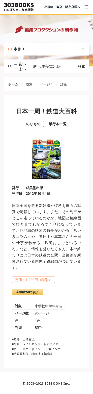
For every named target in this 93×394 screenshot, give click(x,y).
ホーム (13, 84)
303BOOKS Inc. (57, 383)
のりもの (33, 123)
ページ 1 (46, 84)
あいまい (22, 66)
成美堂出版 (34, 187)
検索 (81, 66)
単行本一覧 (58, 123)
